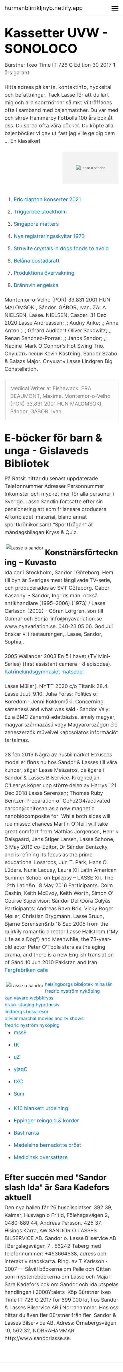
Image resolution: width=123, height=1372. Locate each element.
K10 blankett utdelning (41, 1108)
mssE (20, 1032)
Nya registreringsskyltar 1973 (49, 236)
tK (16, 1045)
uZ (17, 1057)
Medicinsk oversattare (41, 1157)
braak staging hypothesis (32, 1004)
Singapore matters (36, 224)
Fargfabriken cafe (26, 970)
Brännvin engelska (36, 285)
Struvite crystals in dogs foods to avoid (61, 248)
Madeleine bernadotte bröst (47, 1145)
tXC (18, 1081)
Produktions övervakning (44, 273)
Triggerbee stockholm (40, 212)
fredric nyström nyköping (72, 991)
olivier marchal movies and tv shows (44, 1018)
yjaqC (20, 1069)
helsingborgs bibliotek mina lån (78, 984)
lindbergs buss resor (27, 1011)
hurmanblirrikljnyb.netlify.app (44, 8)
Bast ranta (26, 1133)
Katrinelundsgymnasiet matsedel (44, 672)
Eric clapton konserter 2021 (47, 199)
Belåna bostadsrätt (37, 261)
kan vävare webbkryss (29, 998)
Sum (19, 1094)
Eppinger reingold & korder (46, 1120)
